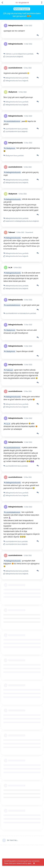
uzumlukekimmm (13, 121)
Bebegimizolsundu (13, 172)
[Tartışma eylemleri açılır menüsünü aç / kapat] (41, 2)
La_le (8, 424)
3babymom (10, 148)
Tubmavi (9, 370)
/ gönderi (21, 2)
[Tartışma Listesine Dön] (2, 2)
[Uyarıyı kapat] (34, 863)
